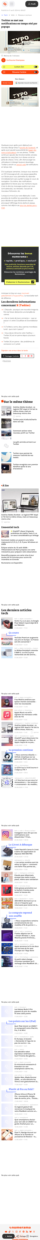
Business (7, 361)
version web (21, 164)
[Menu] (12, 4)
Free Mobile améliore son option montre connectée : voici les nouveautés (25, 702)
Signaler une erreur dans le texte (14, 350)
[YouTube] (6, 1231)
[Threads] (34, 1231)
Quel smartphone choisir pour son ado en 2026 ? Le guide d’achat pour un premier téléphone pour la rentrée (25, 1122)
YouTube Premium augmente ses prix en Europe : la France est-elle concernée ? (26, 640)
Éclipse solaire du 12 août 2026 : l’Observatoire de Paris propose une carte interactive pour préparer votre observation (19, 550)
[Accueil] (5, 4)
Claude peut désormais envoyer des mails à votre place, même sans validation (26, 877)
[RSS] (27, 1231)
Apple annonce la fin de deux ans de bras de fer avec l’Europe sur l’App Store (27, 948)
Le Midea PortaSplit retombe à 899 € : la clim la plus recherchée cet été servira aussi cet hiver (26, 652)
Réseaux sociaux (25, 15)
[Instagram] (16, 1231)
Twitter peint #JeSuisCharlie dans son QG (25, 420)
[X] (13, 1231)
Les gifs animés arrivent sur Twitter (24, 443)
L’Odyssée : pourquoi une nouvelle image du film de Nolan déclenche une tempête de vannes (21, 312)
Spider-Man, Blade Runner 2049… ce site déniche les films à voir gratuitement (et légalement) (26, 1079)
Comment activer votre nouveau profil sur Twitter (24, 432)
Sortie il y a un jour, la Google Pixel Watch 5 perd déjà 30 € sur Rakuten (26, 623)
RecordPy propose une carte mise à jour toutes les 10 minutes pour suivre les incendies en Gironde (17, 557)
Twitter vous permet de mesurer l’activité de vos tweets (23, 455)
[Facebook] (20, 1231)
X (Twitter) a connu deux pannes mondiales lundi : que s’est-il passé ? (20, 328)
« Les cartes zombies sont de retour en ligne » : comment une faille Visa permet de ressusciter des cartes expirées (26, 864)
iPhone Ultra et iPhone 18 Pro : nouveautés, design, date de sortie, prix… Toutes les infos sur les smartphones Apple (26, 1096)
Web (13, 15)
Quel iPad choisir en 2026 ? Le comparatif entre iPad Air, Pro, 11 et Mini (26, 1028)
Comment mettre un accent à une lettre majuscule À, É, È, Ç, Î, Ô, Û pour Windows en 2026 (19, 542)
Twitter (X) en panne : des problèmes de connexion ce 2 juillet (19, 342)
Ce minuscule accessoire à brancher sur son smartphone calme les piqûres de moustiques (25, 1066)
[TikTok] (9, 1231)
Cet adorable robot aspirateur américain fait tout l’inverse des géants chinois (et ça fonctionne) (25, 1054)
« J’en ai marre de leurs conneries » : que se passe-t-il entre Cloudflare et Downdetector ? (21, 320)
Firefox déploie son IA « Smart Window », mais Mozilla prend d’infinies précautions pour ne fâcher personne (26, 935)
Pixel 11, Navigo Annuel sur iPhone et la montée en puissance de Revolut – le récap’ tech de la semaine (25, 1134)
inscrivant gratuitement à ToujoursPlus (15, 294)
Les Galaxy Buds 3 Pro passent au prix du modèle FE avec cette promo (25, 1011)
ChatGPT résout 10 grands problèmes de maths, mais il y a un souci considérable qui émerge (25, 533)
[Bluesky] (30, 1231)
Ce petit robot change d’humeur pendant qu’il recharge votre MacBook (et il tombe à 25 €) (26, 961)
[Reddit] (23, 1231)
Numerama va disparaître (11, 563)
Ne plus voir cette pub (10, 396)
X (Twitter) (23, 305)
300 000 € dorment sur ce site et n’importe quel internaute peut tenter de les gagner (26, 903)
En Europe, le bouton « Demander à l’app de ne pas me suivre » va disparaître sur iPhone (25, 1041)
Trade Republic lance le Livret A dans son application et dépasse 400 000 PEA (26, 851)
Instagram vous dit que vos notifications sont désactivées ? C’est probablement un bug (25, 835)
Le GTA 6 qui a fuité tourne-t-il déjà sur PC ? (26, 769)
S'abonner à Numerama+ (18, 282)
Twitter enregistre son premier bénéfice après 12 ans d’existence (25, 466)
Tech (6, 15)
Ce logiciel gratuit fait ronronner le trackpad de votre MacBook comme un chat (25, 1109)
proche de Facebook (27, 147)
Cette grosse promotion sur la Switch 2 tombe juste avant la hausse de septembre (25, 890)
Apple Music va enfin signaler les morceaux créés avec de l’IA (25, 714)
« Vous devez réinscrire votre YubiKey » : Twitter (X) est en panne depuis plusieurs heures (19, 335)
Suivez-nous (7, 83)
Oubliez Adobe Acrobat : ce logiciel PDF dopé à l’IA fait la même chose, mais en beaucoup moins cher (25, 410)
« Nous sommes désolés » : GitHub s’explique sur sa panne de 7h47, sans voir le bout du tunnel (26, 757)
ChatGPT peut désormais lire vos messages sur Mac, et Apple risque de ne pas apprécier (26, 740)
